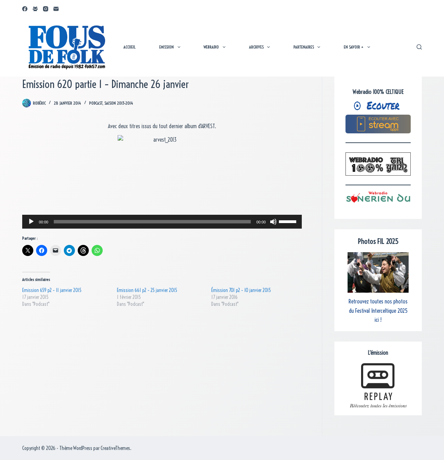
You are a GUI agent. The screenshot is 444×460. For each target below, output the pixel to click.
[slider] (288, 221)
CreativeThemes (115, 448)
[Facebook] (24, 8)
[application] (162, 222)
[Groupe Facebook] (35, 8)
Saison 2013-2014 (118, 103)
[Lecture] (31, 221)
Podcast (95, 103)
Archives (256, 47)
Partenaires (303, 47)
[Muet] (273, 221)
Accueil (129, 47)
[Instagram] (45, 8)
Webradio (211, 47)
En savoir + (354, 47)
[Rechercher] (419, 47)
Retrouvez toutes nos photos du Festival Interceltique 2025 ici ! (378, 310)
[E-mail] (56, 8)
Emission (166, 47)
